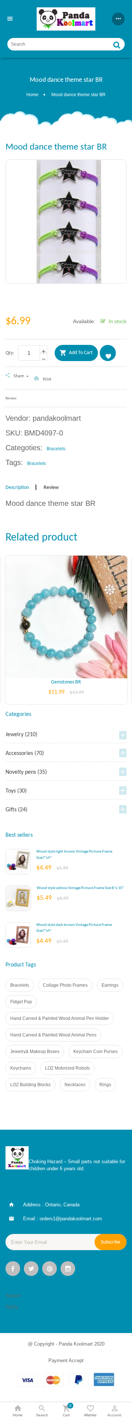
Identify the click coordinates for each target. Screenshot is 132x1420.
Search (13, 1295)
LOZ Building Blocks (30, 1084)
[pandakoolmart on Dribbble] (49, 1269)
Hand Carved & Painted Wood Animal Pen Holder (59, 1018)
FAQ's (12, 1307)
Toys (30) (16, 791)
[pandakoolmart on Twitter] (31, 1269)
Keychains (20, 1068)
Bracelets (19, 985)
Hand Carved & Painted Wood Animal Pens (53, 1035)
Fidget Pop (21, 1001)
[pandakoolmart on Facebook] (13, 1269)
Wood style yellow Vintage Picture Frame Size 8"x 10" (80, 888)
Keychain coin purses (95, 1051)
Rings (105, 1084)
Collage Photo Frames (65, 985)
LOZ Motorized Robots (67, 1068)
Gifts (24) (16, 810)
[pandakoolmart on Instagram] (67, 1269)
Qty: (10, 353)
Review (51, 487)
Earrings (110, 985)
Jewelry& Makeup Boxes (34, 1051)
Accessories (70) (25, 753)
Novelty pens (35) (26, 772)
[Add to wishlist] (66, 628)
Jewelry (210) (21, 735)
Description (17, 487)
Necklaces (75, 1084)
